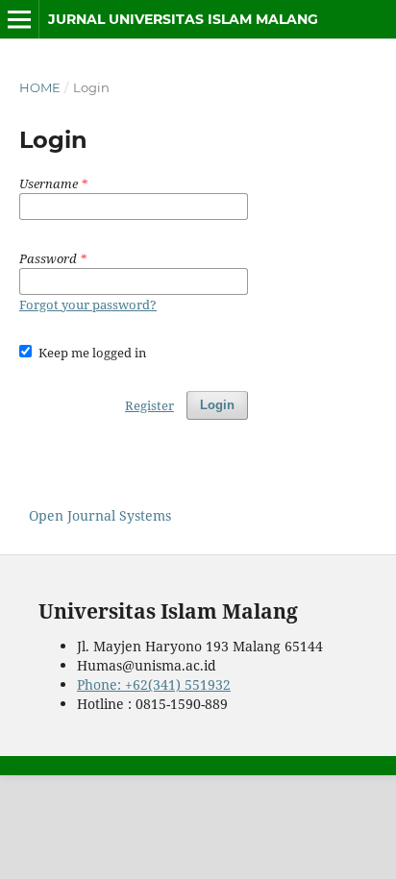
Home (40, 87)
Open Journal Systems (100, 515)
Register (149, 405)
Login (217, 405)
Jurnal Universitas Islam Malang (183, 19)
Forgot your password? (88, 304)
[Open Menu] (19, 19)
